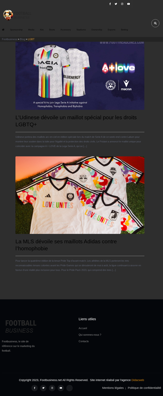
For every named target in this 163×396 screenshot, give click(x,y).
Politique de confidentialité (144, 387)
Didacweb (137, 380)
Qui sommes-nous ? (90, 334)
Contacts (84, 341)
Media (31, 29)
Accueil (83, 328)
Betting (124, 29)
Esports (111, 29)
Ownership (96, 29)
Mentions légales (113, 387)
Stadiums (81, 29)
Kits (42, 29)
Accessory (65, 29)
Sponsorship (16, 29)
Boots (52, 29)
